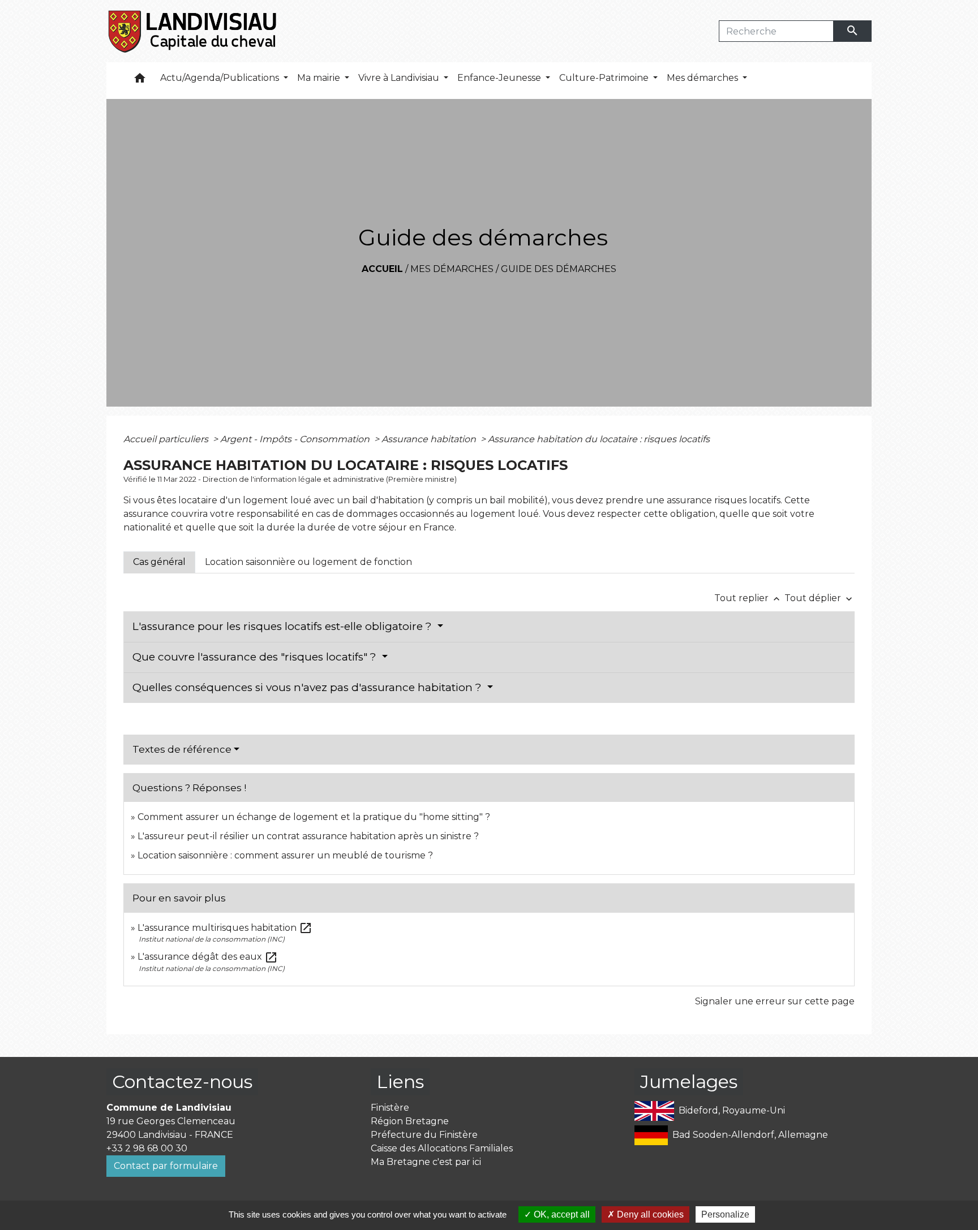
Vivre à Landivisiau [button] (399, 77)
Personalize (725, 1214)
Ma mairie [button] (319, 77)
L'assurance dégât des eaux (208, 956)
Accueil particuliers (167, 439)
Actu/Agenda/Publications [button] (220, 77)
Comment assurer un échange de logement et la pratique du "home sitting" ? (314, 817)
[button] (140, 80)
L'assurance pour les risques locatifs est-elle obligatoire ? (283, 626)
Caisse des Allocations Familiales (442, 1148)
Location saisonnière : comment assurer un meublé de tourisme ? (285, 855)
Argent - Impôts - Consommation (296, 439)
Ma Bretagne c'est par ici (426, 1161)
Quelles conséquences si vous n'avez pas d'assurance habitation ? (308, 687)
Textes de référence (181, 749)
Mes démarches (452, 269)
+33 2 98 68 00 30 (146, 1148)
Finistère (390, 1107)
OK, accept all (560, 1214)
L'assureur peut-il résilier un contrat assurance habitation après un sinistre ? (308, 836)
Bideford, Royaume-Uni (732, 1109)
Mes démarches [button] (703, 77)
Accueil (382, 269)
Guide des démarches (558, 269)
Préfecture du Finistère (424, 1134)
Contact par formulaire (166, 1165)
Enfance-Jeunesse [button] (500, 77)
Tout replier (748, 598)
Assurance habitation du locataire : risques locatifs (599, 439)
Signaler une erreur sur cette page (775, 1001)
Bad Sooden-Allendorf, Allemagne (750, 1134)
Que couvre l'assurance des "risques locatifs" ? (255, 656)
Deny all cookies (649, 1214)
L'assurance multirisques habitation (225, 927)
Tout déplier (819, 598)
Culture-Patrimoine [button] (605, 77)
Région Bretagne (410, 1121)
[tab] (159, 562)
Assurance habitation (429, 439)
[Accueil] (193, 31)
